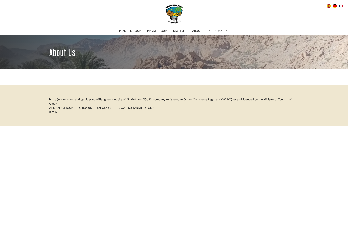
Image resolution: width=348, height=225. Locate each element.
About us (199, 31)
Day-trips (180, 31)
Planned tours (131, 31)
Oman (219, 31)
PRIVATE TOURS (157, 31)
